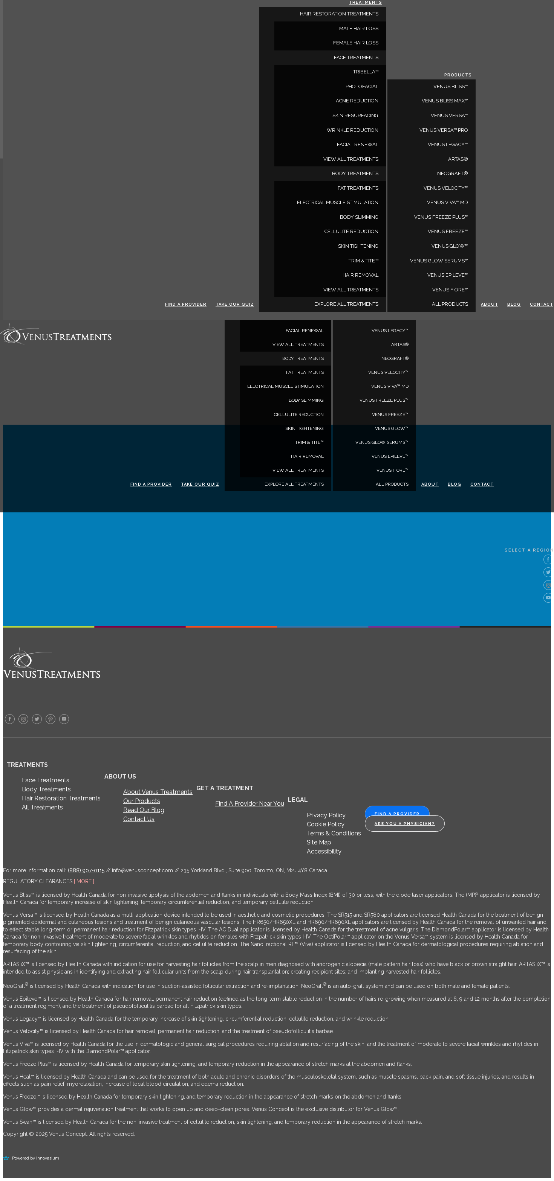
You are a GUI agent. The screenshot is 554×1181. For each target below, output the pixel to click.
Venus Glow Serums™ (382, 442)
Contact (482, 484)
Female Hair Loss (355, 43)
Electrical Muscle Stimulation (285, 386)
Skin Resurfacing (355, 115)
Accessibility (324, 851)
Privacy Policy (326, 815)
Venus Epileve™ (390, 456)
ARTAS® (400, 344)
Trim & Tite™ (309, 442)
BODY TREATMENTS (303, 358)
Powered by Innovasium (35, 1158)
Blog (454, 484)
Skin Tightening (304, 428)
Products (458, 75)
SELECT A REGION (529, 550)
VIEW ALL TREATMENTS (298, 344)
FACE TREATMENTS (356, 57)
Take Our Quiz (200, 484)
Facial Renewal (305, 330)
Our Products (141, 801)
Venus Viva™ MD (390, 386)
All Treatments (42, 807)
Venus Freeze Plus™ (384, 400)
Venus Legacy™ (390, 330)
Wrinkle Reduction (352, 130)
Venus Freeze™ (390, 414)
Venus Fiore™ (392, 470)
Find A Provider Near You (249, 803)
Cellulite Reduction (299, 414)
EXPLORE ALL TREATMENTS (294, 484)
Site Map (319, 842)
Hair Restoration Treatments (61, 798)
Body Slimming (306, 400)
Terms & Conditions (334, 833)
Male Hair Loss (358, 28)
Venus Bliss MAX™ (445, 101)
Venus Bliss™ (450, 86)
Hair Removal (307, 456)
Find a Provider (151, 484)
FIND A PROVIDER (397, 814)
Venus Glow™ (392, 428)
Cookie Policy (325, 824)
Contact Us (139, 819)
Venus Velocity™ (388, 372)
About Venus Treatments (158, 791)
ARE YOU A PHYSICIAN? (405, 823)
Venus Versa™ (449, 115)
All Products (392, 484)
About (430, 484)
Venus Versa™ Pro (443, 130)
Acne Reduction (357, 101)
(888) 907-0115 (86, 870)
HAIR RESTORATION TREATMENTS (339, 14)
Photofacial (362, 86)
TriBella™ (365, 72)
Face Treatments (45, 780)
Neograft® (395, 358)
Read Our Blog (143, 810)
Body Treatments (46, 789)
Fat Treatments (305, 372)
